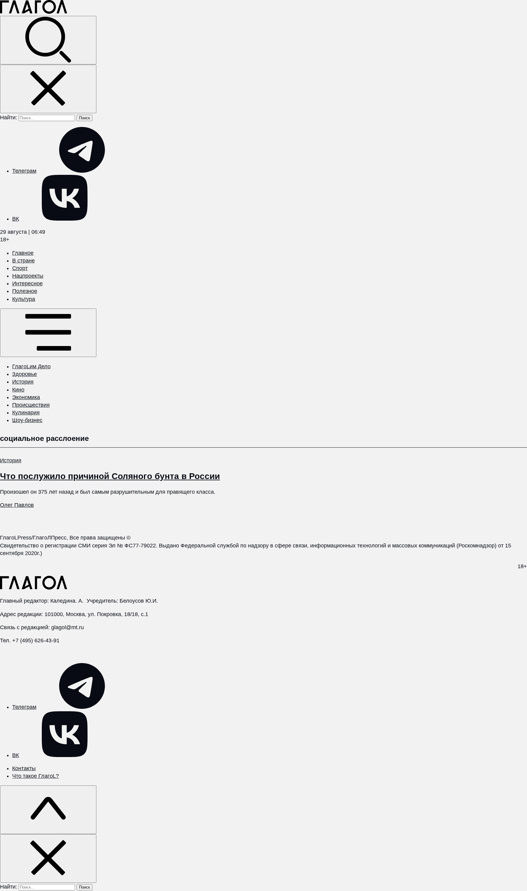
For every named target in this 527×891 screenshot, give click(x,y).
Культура (23, 299)
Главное (23, 253)
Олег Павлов (17, 505)
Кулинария (26, 412)
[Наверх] (48, 809)
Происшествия (31, 405)
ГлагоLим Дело (31, 366)
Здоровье (24, 374)
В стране (23, 261)
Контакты (24, 768)
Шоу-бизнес (27, 420)
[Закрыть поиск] (48, 89)
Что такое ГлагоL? (35, 776)
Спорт (20, 268)
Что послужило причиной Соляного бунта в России (110, 476)
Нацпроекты (27, 276)
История (23, 382)
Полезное (24, 291)
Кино (18, 390)
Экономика (26, 397)
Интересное (27, 283)
